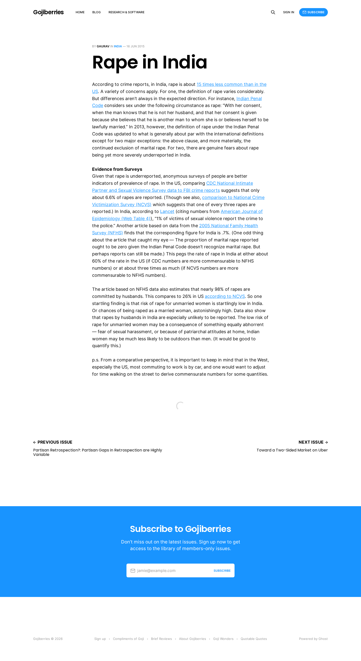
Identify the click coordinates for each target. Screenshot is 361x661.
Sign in (288, 12)
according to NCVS (225, 296)
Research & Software (126, 12)
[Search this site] (273, 12)
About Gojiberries (192, 639)
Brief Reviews (161, 639)
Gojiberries (48, 12)
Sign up (100, 639)
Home (80, 12)
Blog (96, 12)
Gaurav (103, 46)
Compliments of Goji (128, 639)
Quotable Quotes (254, 639)
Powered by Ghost (313, 639)
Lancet (167, 211)
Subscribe (315, 12)
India (118, 46)
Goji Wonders (223, 639)
